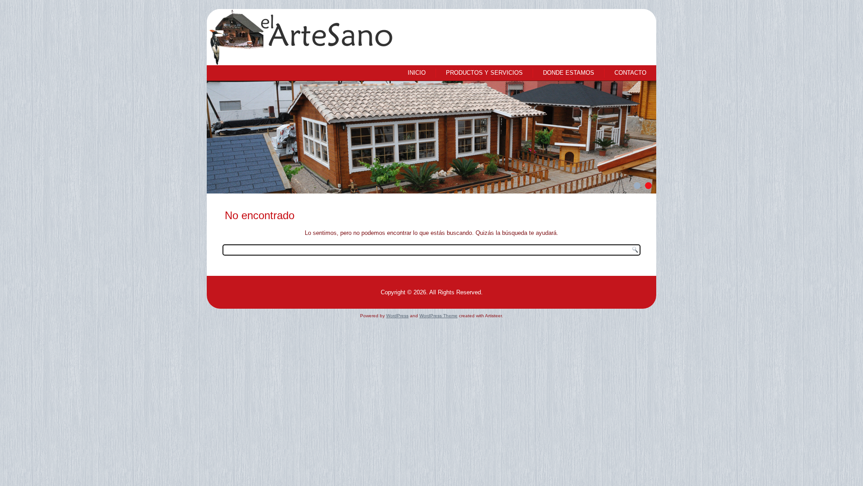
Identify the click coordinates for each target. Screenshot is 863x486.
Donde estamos (568, 72)
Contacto (630, 72)
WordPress (397, 315)
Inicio (417, 72)
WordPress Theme (438, 315)
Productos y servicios (484, 72)
